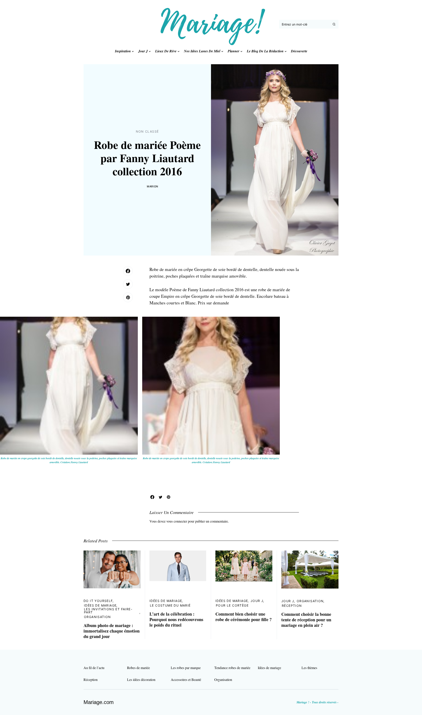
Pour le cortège (232, 605)
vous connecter (176, 521)
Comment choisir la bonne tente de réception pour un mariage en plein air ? (306, 619)
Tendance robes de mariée (232, 667)
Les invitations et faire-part (108, 610)
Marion (152, 186)
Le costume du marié (170, 605)
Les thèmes (309, 667)
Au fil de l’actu (94, 667)
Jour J (257, 601)
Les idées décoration (141, 679)
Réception (292, 605)
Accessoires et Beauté (186, 679)
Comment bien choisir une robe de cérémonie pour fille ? (243, 617)
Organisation (97, 617)
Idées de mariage (100, 605)
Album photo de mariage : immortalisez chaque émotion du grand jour (112, 631)
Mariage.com (99, 702)
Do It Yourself (98, 601)
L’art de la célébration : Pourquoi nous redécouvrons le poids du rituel (176, 619)
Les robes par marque (186, 667)
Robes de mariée (138, 667)
